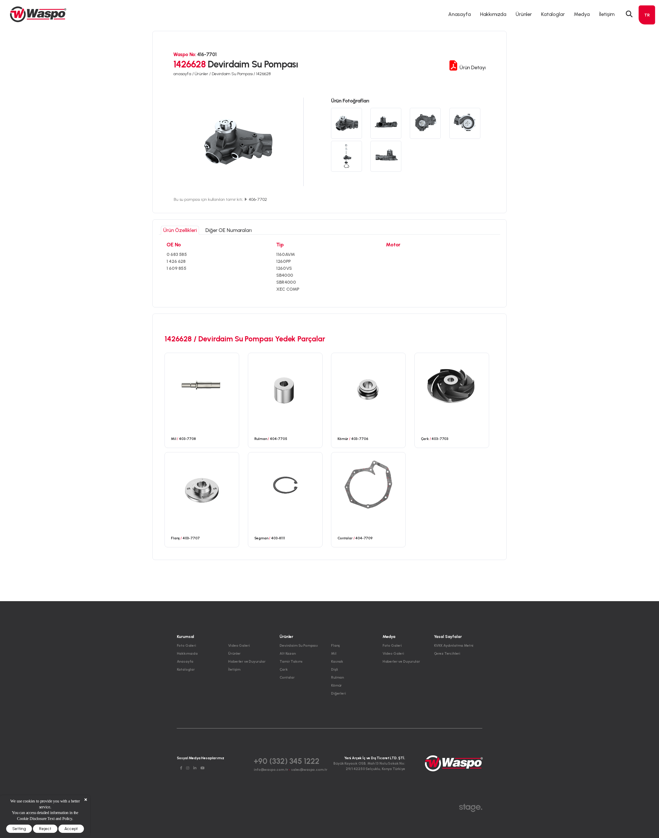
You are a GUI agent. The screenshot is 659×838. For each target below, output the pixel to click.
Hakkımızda (493, 14)
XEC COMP (287, 289)
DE (646, 34)
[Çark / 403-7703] (452, 385)
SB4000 (284, 275)
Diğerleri (338, 693)
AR (647, 43)
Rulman (337, 677)
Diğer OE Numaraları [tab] (228, 230)
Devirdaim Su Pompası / (234, 73)
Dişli (334, 669)
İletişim (607, 14)
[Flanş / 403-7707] (202, 484)
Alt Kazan (288, 653)
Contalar (287, 677)
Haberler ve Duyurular (247, 661)
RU (647, 61)
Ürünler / (203, 73)
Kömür (336, 685)
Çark (284, 669)
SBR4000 (286, 282)
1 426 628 (176, 261)
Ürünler (234, 653)
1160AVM (285, 254)
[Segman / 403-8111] (285, 484)
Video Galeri (239, 645)
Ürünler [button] (524, 14)
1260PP (283, 261)
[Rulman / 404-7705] (285, 385)
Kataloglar (553, 14)
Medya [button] (581, 14)
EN (646, 24)
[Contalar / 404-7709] (368, 484)
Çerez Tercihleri (447, 653)
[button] (629, 14)
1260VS (284, 268)
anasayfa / (184, 73)
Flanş (335, 645)
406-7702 (257, 199)
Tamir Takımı (291, 661)
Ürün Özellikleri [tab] (180, 230)
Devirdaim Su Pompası (299, 645)
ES (647, 52)
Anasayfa (459, 14)
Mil (333, 653)
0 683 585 (177, 254)
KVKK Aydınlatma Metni (454, 645)
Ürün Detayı (472, 67)
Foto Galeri (186, 645)
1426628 (263, 73)
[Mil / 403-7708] (202, 385)
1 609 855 (176, 268)
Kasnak (337, 661)
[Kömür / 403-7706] (368, 385)
